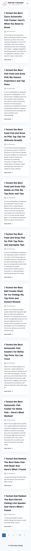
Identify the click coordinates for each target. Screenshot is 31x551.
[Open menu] (27, 3)
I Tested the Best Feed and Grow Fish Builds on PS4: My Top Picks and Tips (14, 188)
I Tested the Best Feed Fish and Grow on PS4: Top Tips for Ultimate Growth (14, 135)
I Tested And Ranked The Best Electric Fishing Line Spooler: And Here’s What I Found (15, 503)
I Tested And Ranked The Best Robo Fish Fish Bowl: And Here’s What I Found (15, 464)
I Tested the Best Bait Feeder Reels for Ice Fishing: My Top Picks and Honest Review (14, 295)
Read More (8, 60)
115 (20, 535)
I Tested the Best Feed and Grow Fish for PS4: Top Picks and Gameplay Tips (14, 239)
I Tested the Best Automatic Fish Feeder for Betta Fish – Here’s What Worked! (14, 409)
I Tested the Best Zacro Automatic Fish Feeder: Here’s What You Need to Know (14, 20)
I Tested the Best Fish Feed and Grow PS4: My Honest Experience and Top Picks (14, 77)
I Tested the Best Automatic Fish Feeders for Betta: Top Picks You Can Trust (14, 352)
